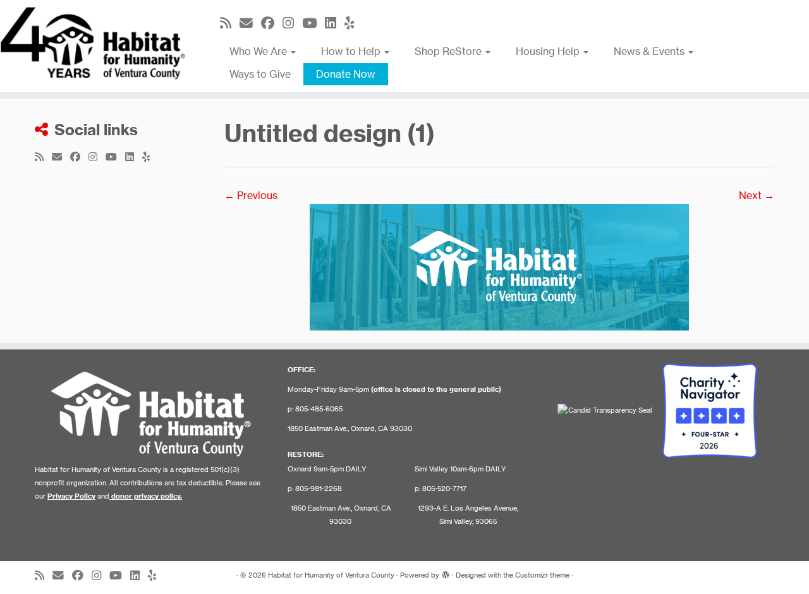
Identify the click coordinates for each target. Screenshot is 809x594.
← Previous (250, 195)
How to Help (352, 51)
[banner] (499, 266)
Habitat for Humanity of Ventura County (331, 575)
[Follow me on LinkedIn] (334, 23)
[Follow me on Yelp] (353, 23)
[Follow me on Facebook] (272, 23)
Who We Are (259, 51)
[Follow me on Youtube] (313, 23)
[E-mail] (250, 23)
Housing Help (549, 51)
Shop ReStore (449, 51)
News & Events (650, 51)
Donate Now (345, 74)
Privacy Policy (71, 496)
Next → (756, 195)
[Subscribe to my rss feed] (230, 23)
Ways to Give (260, 74)
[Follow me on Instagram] (292, 23)
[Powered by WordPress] (445, 572)
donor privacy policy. (146, 496)
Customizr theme (542, 575)
